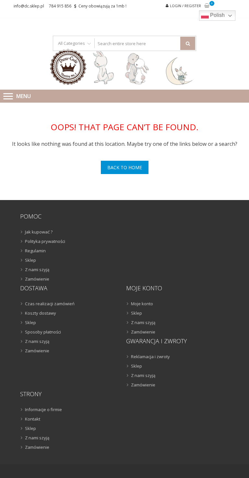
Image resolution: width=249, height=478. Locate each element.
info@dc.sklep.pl (29, 6)
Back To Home (124, 167)
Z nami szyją (37, 269)
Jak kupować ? (39, 232)
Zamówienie (37, 279)
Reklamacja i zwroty (150, 356)
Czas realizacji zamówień (50, 304)
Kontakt (32, 419)
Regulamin (35, 251)
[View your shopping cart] (206, 6)
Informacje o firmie (43, 409)
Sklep (30, 260)
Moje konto (142, 304)
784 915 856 (60, 6)
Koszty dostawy (40, 313)
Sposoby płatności (43, 332)
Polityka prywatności (45, 241)
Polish (217, 15)
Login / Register (185, 5)
